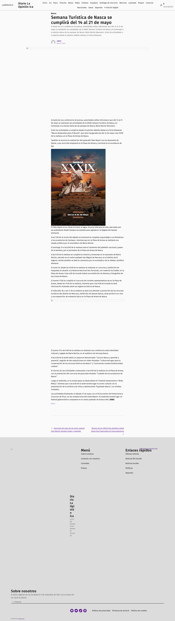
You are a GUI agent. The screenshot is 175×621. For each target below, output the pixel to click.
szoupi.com (21, 618)
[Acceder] (161, 5)
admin (59, 41)
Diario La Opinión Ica (25, 5)
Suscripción (168, 7)
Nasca (53, 13)
